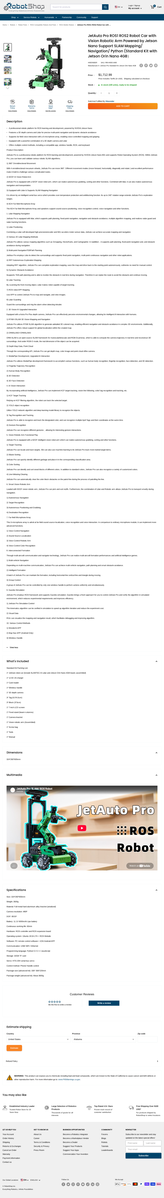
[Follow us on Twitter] (68, 1184)
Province (76, 1034)
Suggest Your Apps (71, 1150)
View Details (12, 111)
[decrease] (101, 93)
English (34, 1180)
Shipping (6, 1142)
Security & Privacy (41, 1146)
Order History (8, 1138)
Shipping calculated (132, 79)
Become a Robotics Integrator (75, 1134)
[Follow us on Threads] (97, 1184)
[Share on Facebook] (141, 65)
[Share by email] (156, 65)
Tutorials (104, 1146)
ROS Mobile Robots (66, 25)
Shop (13, 17)
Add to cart (123, 106)
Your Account (8, 1134)
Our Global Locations (10, 1180)
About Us (38, 1134)
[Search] (105, 7)
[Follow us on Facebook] (63, 1184)
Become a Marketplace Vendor (76, 1138)
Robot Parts (22, 25)
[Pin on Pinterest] (146, 65)
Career (36, 1138)
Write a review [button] (104, 1003)
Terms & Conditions (42, 1142)
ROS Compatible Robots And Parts (43, 25)
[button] (8, 88)
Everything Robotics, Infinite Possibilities (18, 1189)
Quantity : (92, 93)
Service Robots (30, 17)
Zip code (141, 1034)
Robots (12, 25)
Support (94, 17)
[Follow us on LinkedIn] (92, 1184)
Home (5, 25)
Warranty (6, 1154)
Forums (104, 1134)
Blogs (103, 1138)
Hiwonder (92, 63)
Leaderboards (107, 1150)
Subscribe (143, 1156)
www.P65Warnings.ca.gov (69, 1079)
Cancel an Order (9, 1150)
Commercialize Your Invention (75, 1154)
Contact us (7, 1162)
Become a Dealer (70, 1142)
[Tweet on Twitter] (151, 65)
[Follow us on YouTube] (83, 1184)
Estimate (14, 1048)
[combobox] (76, 7)
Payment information (11, 1158)
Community (81, 17)
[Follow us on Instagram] (73, 1184)
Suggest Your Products (72, 1146)
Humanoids (49, 17)
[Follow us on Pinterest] (78, 1184)
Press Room (39, 1150)
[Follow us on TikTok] (88, 1184)
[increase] (117, 93)
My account (134, 8)
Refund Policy (12, 1061)
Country (10, 1034)
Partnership (67, 17)
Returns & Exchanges (12, 1146)
